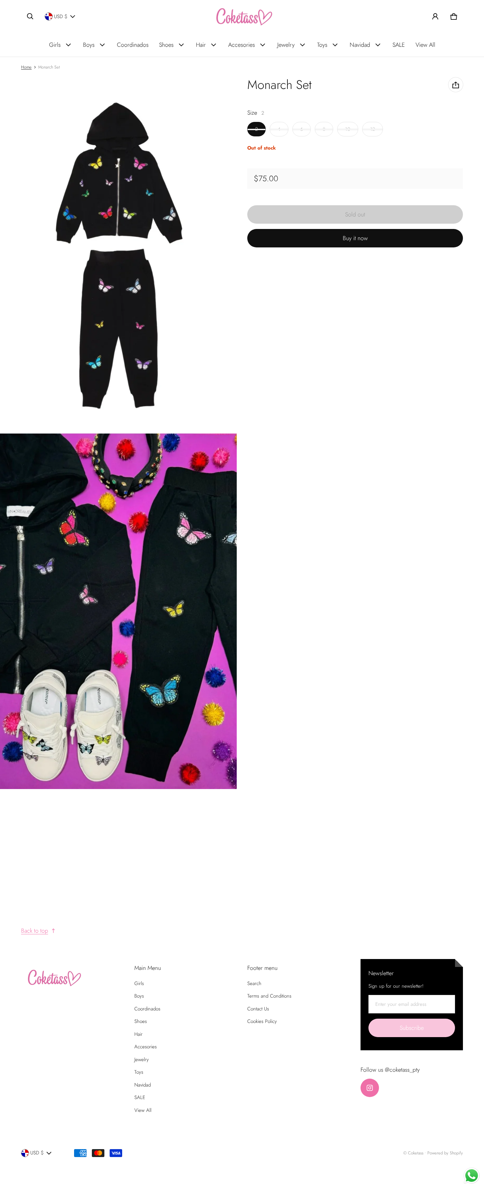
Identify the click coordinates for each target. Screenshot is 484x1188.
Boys (88, 45)
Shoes (166, 45)
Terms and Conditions (269, 996)
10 (347, 129)
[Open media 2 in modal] (118, 255)
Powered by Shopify (445, 1153)
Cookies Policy (262, 1021)
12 (372, 129)
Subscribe (412, 1028)
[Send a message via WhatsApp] (472, 1176)
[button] (30, 16)
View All (425, 45)
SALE (398, 45)
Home (26, 67)
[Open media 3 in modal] (118, 611)
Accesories (241, 45)
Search (254, 983)
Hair (201, 45)
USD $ (60, 16)
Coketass (415, 1153)
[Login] (435, 16)
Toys (322, 45)
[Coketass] (242, 16)
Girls (55, 45)
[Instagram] (370, 1088)
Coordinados (132, 45)
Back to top (34, 930)
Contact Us (258, 1008)
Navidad (360, 45)
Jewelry (286, 45)
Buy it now (355, 238)
